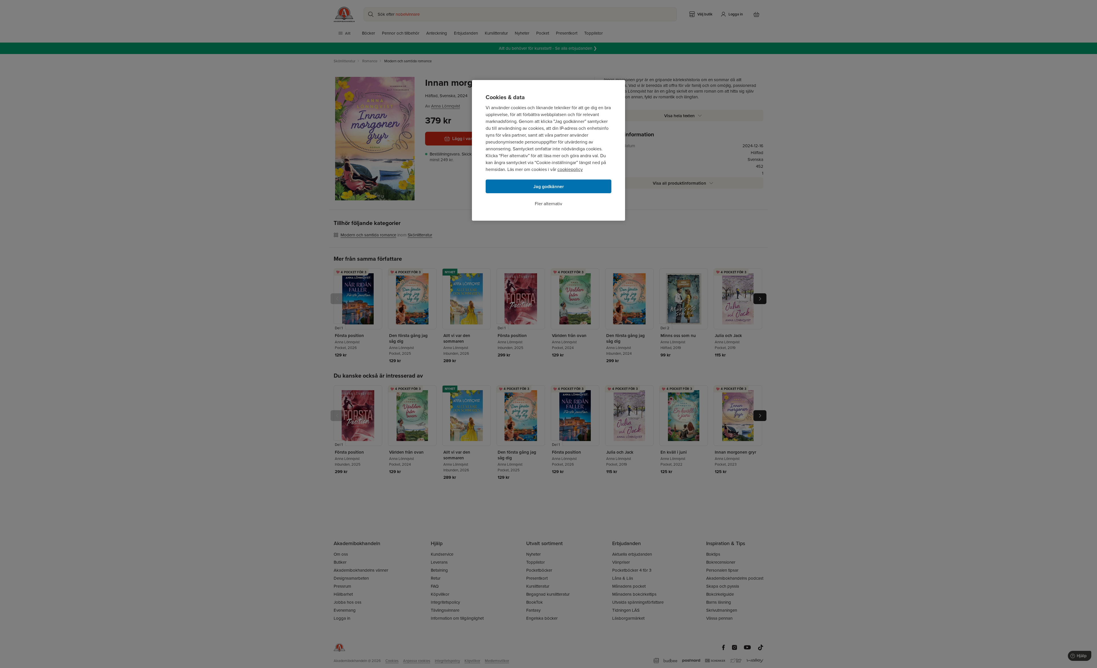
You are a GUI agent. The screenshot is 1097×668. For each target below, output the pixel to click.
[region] (548, 150)
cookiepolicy (570, 169)
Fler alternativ (548, 203)
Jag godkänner (548, 186)
